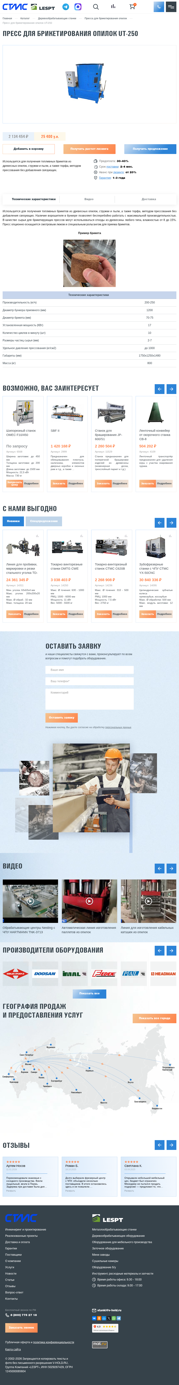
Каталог (25, 18)
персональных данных (118, 727)
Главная (7, 18)
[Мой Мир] (104, 1318)
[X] (109, 1318)
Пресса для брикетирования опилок (106, 18)
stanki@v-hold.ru (109, 1310)
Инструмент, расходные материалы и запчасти (122, 1274)
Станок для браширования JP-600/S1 (108, 435)
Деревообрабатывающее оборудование (118, 1236)
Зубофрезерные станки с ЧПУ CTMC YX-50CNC (154, 569)
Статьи (9, 1280)
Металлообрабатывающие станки (114, 1230)
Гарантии (11, 1248)
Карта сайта (13, 1349)
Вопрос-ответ (14, 1292)
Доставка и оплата (17, 1242)
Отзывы (16, 1145)
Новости (10, 1274)
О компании (13, 1261)
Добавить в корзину (29, 149)
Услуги (9, 1267)
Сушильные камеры (105, 1261)
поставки (112, 167)
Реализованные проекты (21, 1236)
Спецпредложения (44, 521)
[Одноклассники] (99, 1318)
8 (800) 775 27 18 (23, 1315)
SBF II (55, 430)
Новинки (13, 521)
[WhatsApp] (114, 1318)
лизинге (118, 172)
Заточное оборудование (108, 1248)
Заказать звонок (21, 1328)
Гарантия (105, 178)
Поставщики (13, 1255)
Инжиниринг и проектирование (25, 1230)
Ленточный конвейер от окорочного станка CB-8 (154, 435)
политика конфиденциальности (53, 1342)
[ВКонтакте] (94, 1318)
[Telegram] (119, 1318)
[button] (159, 7)
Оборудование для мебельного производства (122, 1242)
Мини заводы (101, 1255)
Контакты (11, 1299)
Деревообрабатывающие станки (57, 18)
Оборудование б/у (104, 1267)
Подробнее (31, 484)
